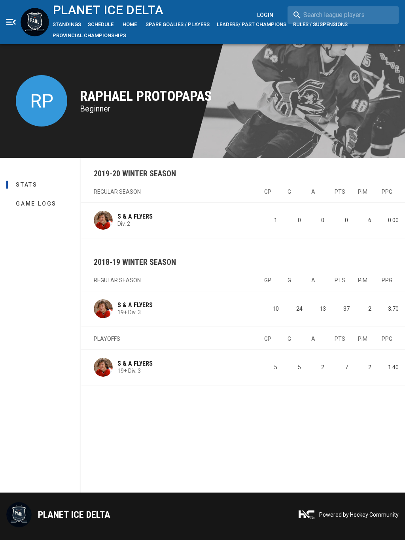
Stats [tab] (27, 184)
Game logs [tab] (36, 203)
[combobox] (343, 15)
